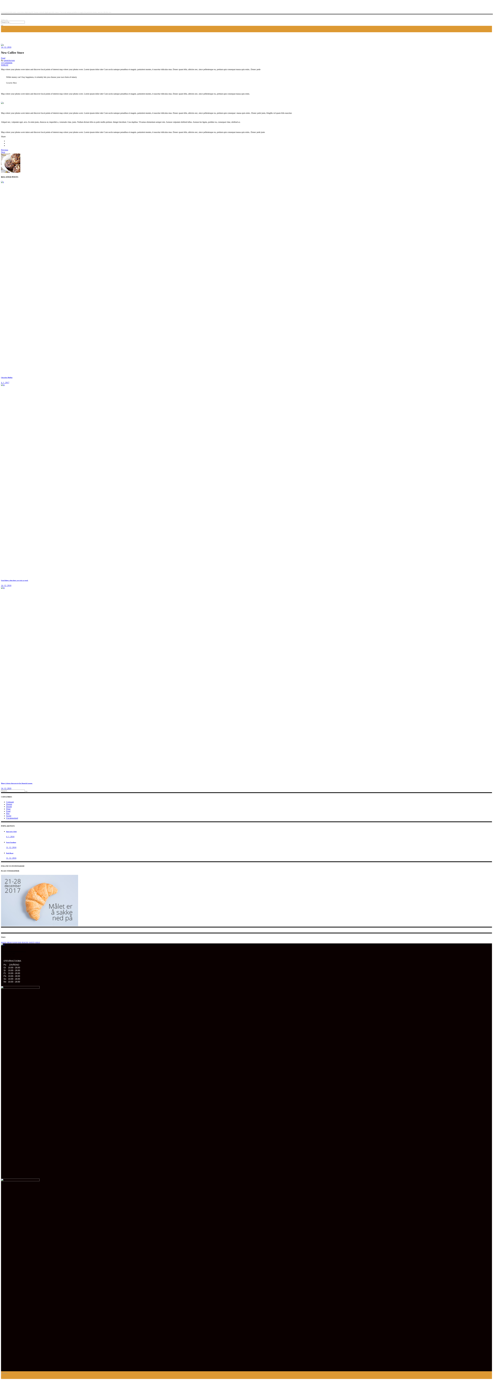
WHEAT (4, 65)
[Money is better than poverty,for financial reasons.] (193, 588)
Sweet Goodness (11, 842)
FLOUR (14, 942)
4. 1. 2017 (5, 382)
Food (3, 58)
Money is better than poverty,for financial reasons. (16, 783)
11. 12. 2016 (11, 847)
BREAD (9, 942)
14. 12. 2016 (6, 47)
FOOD (19, 942)
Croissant (10, 802)
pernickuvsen (9, 60)
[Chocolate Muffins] (193, 182)
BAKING (4, 942)
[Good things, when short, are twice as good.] (193, 385)
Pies (8, 813)
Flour (8, 809)
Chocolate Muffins (6, 377)
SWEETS (32, 942)
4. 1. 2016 (10, 837)
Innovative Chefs (11, 831)
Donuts (9, 804)
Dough (9, 807)
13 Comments (6, 63)
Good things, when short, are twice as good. (14, 580)
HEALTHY (25, 942)
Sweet (8, 816)
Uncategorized (12, 818)
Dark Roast (9, 853)
